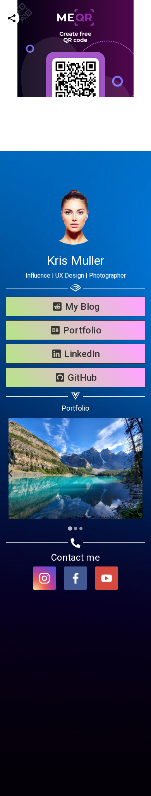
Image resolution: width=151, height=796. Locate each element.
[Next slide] (140, 473)
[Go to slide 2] (75, 528)
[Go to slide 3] (80, 528)
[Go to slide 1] (70, 528)
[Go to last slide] (11, 473)
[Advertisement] (75, 172)
